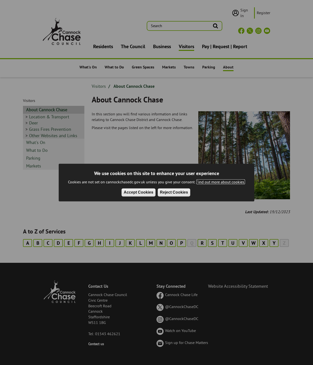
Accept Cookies (138, 192)
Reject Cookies (174, 192)
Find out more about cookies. (220, 181)
